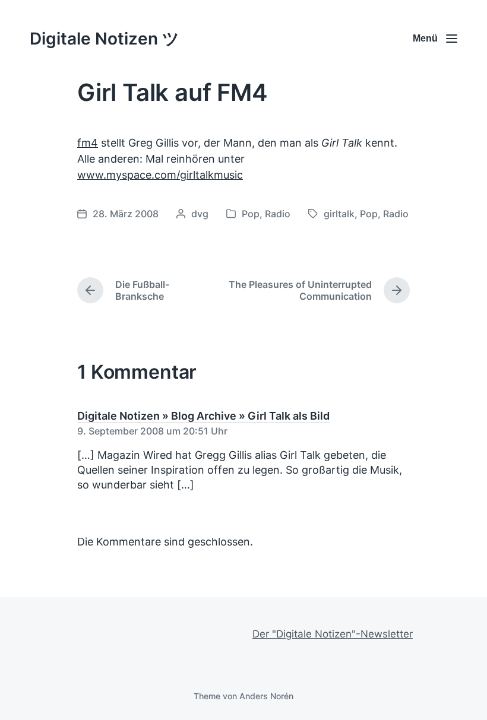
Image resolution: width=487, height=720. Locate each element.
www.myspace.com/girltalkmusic (160, 175)
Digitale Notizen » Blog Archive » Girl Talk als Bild (203, 416)
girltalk (339, 214)
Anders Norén (266, 696)
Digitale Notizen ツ (104, 38)
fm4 (87, 143)
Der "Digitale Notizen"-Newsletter (332, 634)
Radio (277, 214)
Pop (251, 214)
